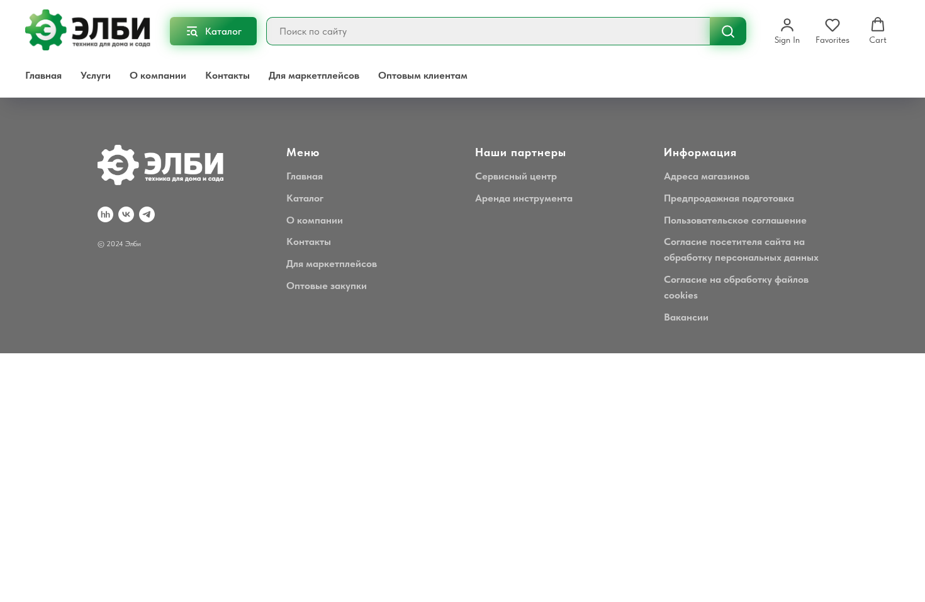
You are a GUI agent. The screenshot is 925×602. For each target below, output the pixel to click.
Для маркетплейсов (314, 75)
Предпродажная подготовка (729, 198)
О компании (158, 75)
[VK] (126, 214)
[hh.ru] (105, 214)
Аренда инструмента (524, 198)
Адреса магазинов (706, 176)
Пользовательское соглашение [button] (735, 220)
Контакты (227, 75)
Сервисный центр (516, 176)
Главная (43, 75)
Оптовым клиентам (423, 75)
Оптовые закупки (326, 286)
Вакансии (686, 317)
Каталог (304, 198)
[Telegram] (147, 214)
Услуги (96, 75)
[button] (787, 31)
